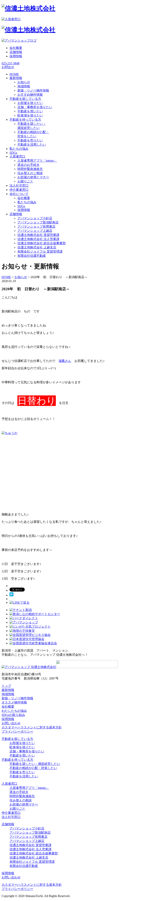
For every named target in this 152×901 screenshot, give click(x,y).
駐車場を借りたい (30, 115)
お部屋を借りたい (30, 103)
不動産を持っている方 (17, 759)
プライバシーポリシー (17, 731)
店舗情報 (16, 52)
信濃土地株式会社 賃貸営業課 (38, 235)
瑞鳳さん (65, 361)
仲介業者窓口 (11, 812)
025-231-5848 (10, 63)
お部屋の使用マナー (24, 804)
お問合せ (8, 67)
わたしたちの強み (14, 710)
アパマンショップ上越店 (34, 230)
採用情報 (16, 56)
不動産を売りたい (30, 140)
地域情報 (23, 86)
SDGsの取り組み (13, 715)
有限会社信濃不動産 (31, 255)
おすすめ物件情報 (30, 94)
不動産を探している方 (17, 739)
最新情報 (8, 690)
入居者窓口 (9, 783)
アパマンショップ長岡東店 (36, 226)
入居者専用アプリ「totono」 (37, 160)
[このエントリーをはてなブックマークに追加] (11, 595)
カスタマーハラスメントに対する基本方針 (32, 727)
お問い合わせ (11, 723)
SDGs (21, 206)
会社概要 (16, 48)
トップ (6, 685)
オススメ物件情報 (14, 702)
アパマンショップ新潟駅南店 (38, 222)
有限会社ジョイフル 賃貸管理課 (40, 251)
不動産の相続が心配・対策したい (33, 768)
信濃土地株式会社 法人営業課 (38, 239)
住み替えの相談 (21, 800)
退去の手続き (19, 792)
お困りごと (25, 181)
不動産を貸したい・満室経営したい (35, 763)
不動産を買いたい (30, 111)
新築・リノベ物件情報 (33, 90)
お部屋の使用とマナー (33, 177)
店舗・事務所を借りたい (34, 107)
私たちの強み (26, 202)
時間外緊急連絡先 (30, 169)
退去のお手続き (28, 164)
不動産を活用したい (31, 144)
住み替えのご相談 (30, 173)
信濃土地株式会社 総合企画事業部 (41, 243)
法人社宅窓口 (11, 817)
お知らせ (23, 82)
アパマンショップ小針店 (34, 218)
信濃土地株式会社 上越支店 (36, 247)
